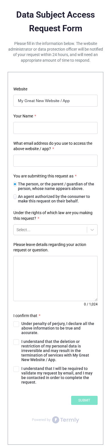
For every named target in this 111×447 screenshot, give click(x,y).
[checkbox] (55, 328)
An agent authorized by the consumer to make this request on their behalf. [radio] (54, 198)
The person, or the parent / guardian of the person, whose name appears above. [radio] (56, 186)
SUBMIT (84, 400)
